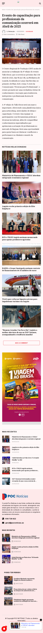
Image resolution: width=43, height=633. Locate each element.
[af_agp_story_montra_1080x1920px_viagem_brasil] (21, 421)
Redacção (11, 31)
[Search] (40, 3)
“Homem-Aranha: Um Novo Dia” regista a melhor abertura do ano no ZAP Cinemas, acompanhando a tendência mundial (19, 332)
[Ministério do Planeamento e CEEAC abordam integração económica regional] (21, 162)
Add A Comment (21, 343)
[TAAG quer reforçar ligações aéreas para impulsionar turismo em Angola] (21, 285)
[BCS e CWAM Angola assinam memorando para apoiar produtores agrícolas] (21, 224)
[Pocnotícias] (21, 3)
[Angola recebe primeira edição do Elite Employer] (21, 193)
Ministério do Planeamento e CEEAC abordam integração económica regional (21, 176)
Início (3, 9)
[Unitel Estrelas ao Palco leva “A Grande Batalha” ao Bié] (6, 460)
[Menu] (3, 3)
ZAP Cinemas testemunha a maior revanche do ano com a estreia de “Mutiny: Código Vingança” (23, 481)
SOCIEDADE (29, 31)
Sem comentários (9, 34)
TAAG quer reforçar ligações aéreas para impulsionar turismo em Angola (19, 300)
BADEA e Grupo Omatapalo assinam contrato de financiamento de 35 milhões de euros (21, 269)
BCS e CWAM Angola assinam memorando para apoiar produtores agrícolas (19, 238)
